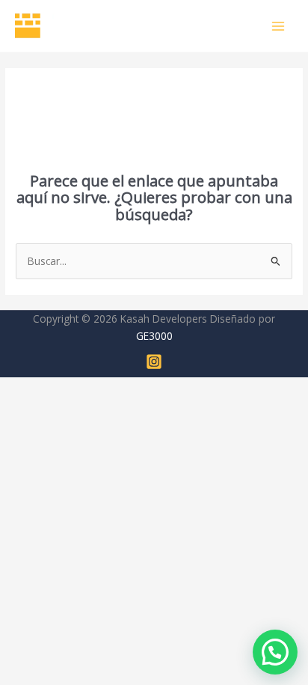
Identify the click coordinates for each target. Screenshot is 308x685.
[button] (275, 652)
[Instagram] (154, 361)
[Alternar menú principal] (278, 25)
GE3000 (154, 336)
